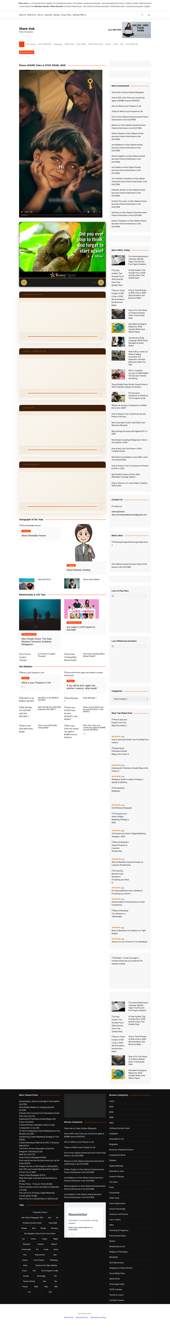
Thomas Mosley (29, 1281)
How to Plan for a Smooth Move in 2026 (35, 1199)
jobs (55, 1255)
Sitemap (56, 15)
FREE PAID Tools (95, 44)
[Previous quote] (24, 282)
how (25, 1255)
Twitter (145, 15)
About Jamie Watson (91, 579)
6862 (111, 1123)
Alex (113, 106)
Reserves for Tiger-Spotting (46, 1265)
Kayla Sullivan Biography (133, 92)
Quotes (112, 1241)
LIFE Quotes (31, 44)
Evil (113, 117)
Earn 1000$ (81, 44)
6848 (111, 1112)
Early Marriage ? (90, 698)
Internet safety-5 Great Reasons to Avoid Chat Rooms (128, 903)
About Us (22, 15)
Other (111, 1225)
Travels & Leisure (116, 1295)
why (46, 1287)
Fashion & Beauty (116, 1177)
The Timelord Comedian (121, 179)
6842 (111, 1107)
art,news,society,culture (32, 1223)
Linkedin (149, 15)
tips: (44, 1281)
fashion (41, 1244)
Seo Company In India (49, 1271)
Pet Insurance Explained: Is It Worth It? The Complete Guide (138, 395)
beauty (24, 1228)
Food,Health (114, 1193)
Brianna (115, 125)
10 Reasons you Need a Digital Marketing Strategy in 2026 (129, 835)
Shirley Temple (118, 133)
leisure (25, 1260)
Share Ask (116, 92)
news (25, 1265)
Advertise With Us (79, 15)
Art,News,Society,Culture (119, 1128)
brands (43, 1228)
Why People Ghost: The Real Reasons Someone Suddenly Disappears (36, 642)
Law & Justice (115, 1220)
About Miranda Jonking (78, 570)
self (34, 1271)
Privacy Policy (66, 15)
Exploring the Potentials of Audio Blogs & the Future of (130, 769)
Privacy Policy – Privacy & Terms (32, 1184)
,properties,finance (40, 1212)
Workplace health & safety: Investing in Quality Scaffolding (127, 780)
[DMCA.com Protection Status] (85, 1105)
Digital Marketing (116, 1166)
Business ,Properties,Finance (121, 1150)
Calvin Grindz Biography (29, 1175)
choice (33, 1239)
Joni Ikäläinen (117, 145)
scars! (24, 1271)
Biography (113, 1144)
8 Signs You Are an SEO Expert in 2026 (35, 1166)
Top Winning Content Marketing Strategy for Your (39, 1137)
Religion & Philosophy (118, 1252)
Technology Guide (116, 1284)
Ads (122, 44)
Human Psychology (117, 1209)
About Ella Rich (44, 579)
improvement (40, 1255)
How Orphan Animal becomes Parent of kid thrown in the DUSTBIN (127, 136)
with (56, 1287)
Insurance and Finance (118, 1214)
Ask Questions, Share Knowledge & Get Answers (39, 1101)
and (49, 1218)
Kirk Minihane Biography (122, 808)
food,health (26, 1249)
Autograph (58, 44)
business (54, 1228)
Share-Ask (27, 29)
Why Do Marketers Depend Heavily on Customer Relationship (127, 863)
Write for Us (31, 15)
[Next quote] (101, 282)
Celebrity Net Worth (117, 1155)
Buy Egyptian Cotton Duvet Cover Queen (40, 1233)
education (26, 1244)
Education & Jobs (116, 1171)
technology (41, 1276)
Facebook (142, 15)
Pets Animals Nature (117, 1236)
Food (111, 1187)
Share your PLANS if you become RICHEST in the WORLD (93, 709)
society (26, 1276)
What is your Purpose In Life (36, 682)
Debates (25, 678)
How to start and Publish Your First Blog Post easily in (130, 741)
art (57, 1218)
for (37, 1249)
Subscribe (48, 15)
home (56, 1249)
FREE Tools (114, 1198)
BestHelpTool (82, 1317)
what (36, 1287)
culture (44, 1239)
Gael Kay (115, 212)
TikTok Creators (115, 1289)
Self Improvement (116, 1263)
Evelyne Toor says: (119, 201)
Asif (113, 98)
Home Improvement (117, 1203)
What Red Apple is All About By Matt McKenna (38, 1178)
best (34, 1228)
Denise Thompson (119, 221)
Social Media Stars (117, 1273)
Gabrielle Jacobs (118, 190)
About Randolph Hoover (34, 535)
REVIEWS (113, 1257)
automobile (53, 1223)
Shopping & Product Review (121, 1268)
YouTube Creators (116, 1300)
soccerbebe (116, 167)
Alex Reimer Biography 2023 (32, 1218)
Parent (108, 44)
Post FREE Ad (132, 44)
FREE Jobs (69, 44)
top (55, 1281)
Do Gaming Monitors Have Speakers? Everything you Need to (127, 892)
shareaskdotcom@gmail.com (133, 515)
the (55, 1276)
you (29, 1292)
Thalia (114, 111)
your (50, 1292)
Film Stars (113, 1182)
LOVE (115, 44)
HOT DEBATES (44, 44)
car (23, 1239)
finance (54, 1244)
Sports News (114, 1279)
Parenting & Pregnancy (118, 1230)
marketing (54, 1260)
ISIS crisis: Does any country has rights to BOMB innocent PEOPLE (94, 727)
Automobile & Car (116, 1139)
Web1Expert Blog (98, 1317)
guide (46, 1249)
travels (25, 1287)
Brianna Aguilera (118, 156)
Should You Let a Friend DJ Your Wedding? (129, 942)
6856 (111, 1117)
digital (55, 1239)
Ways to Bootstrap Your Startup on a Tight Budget (129, 932)
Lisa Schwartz (39, 1260)
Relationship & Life (29, 634)
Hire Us (40, 15)
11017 (111, 1101)
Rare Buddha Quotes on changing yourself (36, 1107)
